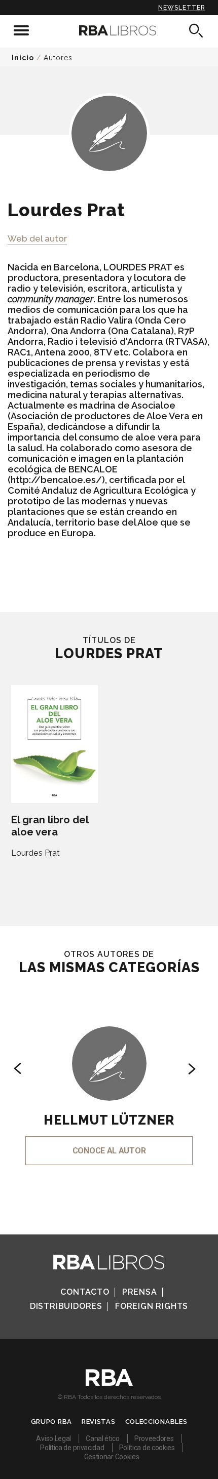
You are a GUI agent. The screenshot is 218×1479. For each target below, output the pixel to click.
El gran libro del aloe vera (49, 826)
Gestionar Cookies (111, 1457)
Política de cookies (147, 1448)
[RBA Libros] (109, 30)
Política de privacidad (72, 1448)
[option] (109, 1081)
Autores (58, 58)
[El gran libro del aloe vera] (54, 744)
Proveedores (154, 1438)
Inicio (23, 58)
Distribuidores (66, 1306)
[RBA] (109, 1383)
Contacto (84, 1292)
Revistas (99, 1421)
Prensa (139, 1292)
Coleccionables (156, 1421)
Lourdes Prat (35, 853)
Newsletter (181, 7)
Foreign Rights (151, 1306)
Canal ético (103, 1438)
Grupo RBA (51, 1421)
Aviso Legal (53, 1438)
